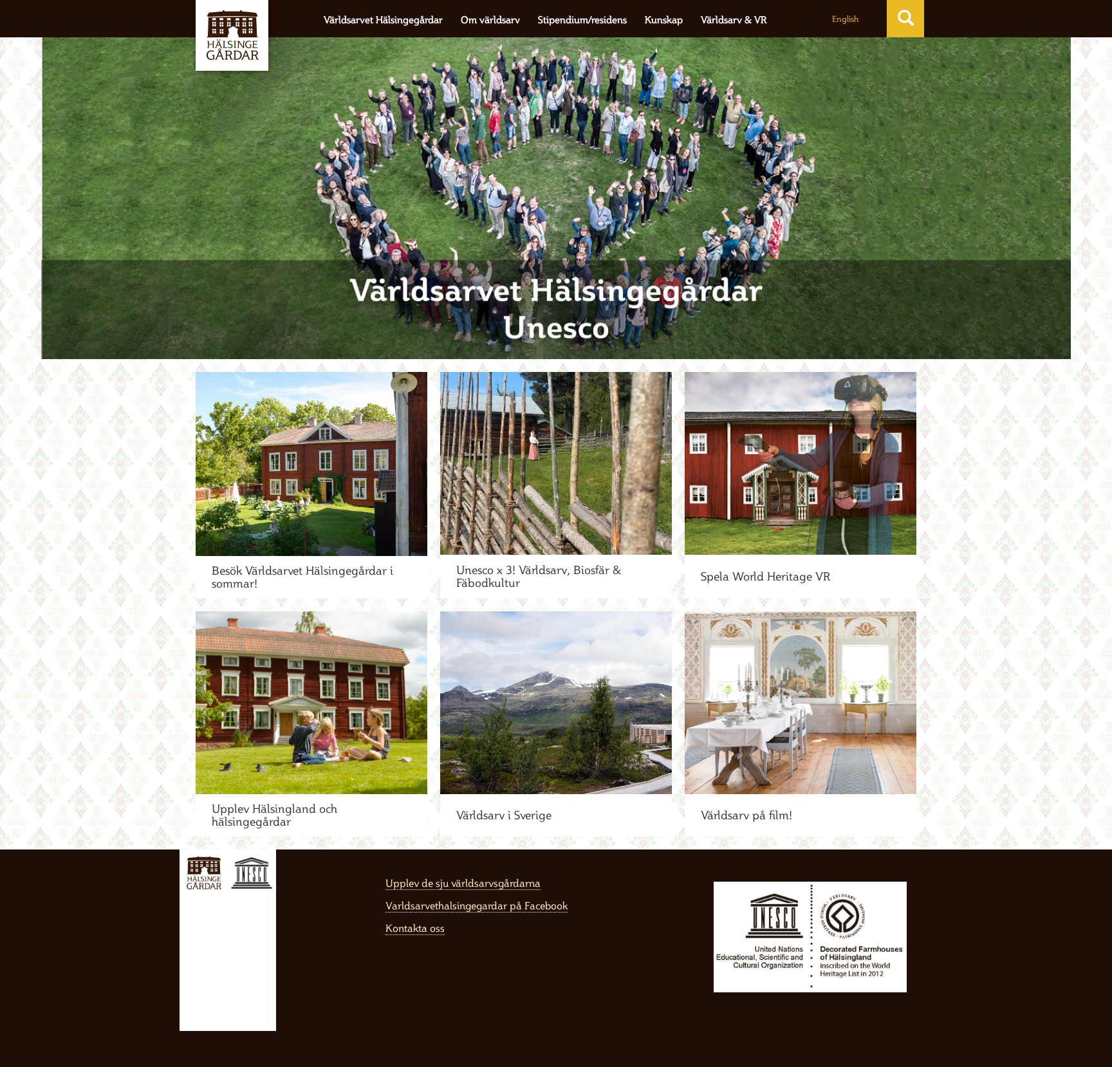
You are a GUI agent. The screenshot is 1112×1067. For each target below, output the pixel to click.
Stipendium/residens (582, 20)
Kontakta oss (415, 928)
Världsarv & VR (733, 20)
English (845, 19)
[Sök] (906, 18)
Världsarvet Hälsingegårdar (383, 20)
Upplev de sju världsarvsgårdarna (463, 883)
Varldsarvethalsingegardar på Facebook (476, 905)
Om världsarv (490, 20)
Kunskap (664, 20)
